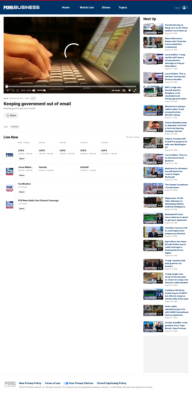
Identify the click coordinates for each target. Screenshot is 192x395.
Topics (122, 7)
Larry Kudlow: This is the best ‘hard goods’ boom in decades (175, 77)
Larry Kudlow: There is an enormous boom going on (176, 158)
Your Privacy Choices (81, 383)
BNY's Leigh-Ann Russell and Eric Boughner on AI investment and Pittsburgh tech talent (175, 93)
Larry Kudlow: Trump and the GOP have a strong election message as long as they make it (175, 60)
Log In (177, 8)
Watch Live (87, 7)
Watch (21, 159)
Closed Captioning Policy (111, 383)
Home (65, 7)
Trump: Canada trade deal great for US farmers (175, 263)
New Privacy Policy (30, 383)
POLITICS (14, 127)
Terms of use (52, 383)
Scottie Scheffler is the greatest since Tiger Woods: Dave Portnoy (176, 325)
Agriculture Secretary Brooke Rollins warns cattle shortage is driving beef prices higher (175, 247)
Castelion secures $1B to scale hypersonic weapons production (176, 231)
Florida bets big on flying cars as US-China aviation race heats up (176, 28)
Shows (106, 7)
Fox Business (21, 7)
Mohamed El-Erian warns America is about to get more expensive (176, 217)
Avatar (184, 7)
